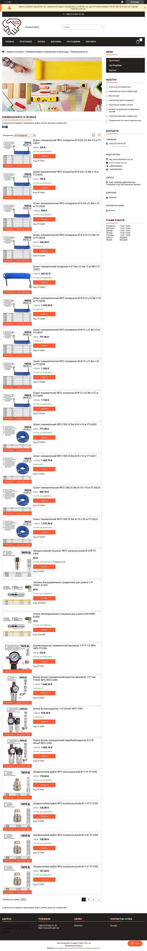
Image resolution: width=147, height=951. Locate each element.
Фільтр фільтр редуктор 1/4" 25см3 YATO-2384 (58, 708)
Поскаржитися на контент (66, 948)
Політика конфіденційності (89, 948)
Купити (44, 156)
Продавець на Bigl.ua (73, 946)
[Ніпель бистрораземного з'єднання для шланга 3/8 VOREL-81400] (17, 627)
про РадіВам (73, 42)
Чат (137, 943)
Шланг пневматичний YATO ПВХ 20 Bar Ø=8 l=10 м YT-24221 (64, 456)
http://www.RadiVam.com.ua (121, 159)
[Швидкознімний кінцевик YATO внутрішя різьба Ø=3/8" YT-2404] (17, 563)
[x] (6, 127)
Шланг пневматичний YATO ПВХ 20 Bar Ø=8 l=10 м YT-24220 (64, 424)
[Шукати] (102, 27)
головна (9, 42)
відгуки (112, 70)
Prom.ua (87, 943)
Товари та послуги (15, 52)
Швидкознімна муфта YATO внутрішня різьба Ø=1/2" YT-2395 (65, 866)
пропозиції (26, 42)
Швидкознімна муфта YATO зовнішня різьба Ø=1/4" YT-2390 (65, 771)
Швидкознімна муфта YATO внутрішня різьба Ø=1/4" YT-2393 (65, 803)
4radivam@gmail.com (118, 163)
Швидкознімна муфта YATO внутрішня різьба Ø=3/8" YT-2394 (65, 835)
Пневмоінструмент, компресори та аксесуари (47, 52)
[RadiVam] (11, 27)
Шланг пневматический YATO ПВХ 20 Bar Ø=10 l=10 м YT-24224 (66, 487)
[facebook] (3, 127)
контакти (91, 42)
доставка (56, 42)
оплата (41, 42)
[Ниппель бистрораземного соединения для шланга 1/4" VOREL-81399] (17, 595)
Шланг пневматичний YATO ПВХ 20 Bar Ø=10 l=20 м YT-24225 (65, 519)
